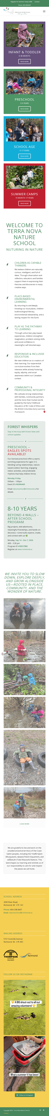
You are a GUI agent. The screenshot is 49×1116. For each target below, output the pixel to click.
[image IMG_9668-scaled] (25, 717)
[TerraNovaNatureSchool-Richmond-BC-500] (20, 11)
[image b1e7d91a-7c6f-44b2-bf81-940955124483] (25, 762)
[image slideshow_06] (25, 618)
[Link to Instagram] (40, 1114)
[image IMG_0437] (25, 684)
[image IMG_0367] (25, 651)
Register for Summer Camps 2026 (21, 1)
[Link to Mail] (43, 1114)
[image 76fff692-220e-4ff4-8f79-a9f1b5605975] (25, 807)
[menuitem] (21, 1)
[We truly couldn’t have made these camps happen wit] (24, 1011)
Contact (37, 1)
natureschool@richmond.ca (24, 489)
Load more (24, 828)
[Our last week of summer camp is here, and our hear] (24, 1067)
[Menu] (44, 11)
